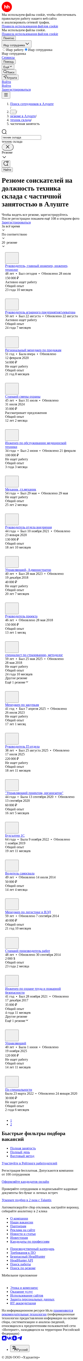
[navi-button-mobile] (6, 95)
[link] (9, 72)
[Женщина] (12, 342)
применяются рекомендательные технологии (37, 1312)
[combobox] (21, 137)
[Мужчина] (12, 258)
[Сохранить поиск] (6, 164)
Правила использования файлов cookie (30, 34)
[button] (6, 82)
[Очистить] (8, 147)
